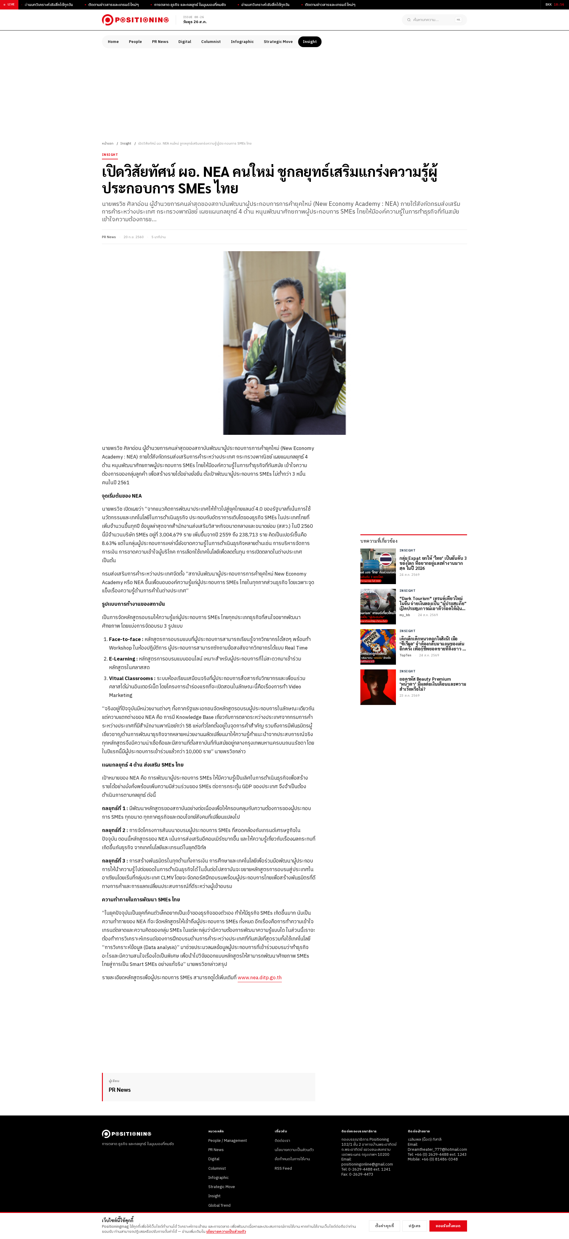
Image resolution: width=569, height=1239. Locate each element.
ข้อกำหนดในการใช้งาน (292, 1159)
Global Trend (219, 1205)
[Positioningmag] (135, 19)
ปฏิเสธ (415, 1226)
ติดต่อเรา (282, 1140)
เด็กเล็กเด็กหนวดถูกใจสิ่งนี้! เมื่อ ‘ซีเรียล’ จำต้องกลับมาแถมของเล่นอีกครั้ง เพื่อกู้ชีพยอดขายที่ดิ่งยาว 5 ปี (432, 643)
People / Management (227, 1140)
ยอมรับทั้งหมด (448, 1226)
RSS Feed (283, 1168)
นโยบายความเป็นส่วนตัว (294, 1150)
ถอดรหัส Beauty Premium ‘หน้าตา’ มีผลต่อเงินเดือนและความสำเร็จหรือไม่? (432, 684)
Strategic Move (278, 42)
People (135, 42)
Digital (184, 42)
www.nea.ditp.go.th (260, 978)
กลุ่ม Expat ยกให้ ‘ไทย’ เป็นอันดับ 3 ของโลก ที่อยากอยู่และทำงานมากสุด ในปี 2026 (433, 563)
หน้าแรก (108, 143)
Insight (310, 42)
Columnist (211, 42)
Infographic (242, 42)
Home (113, 42)
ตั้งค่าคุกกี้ (384, 1226)
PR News (160, 42)
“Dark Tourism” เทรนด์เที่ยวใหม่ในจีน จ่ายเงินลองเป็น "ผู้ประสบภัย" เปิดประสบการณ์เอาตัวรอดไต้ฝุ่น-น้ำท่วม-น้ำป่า (432, 603)
